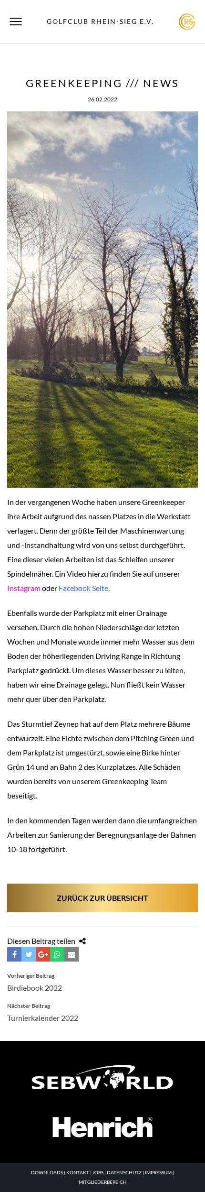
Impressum (158, 1172)
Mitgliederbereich (103, 1182)
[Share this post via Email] (71, 954)
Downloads (47, 1172)
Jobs (97, 1172)
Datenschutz (124, 1172)
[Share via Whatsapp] (57, 954)
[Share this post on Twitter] (28, 954)
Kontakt (77, 1172)
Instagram (24, 587)
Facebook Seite (83, 587)
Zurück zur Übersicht (102, 897)
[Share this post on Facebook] (14, 954)
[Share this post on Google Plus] (43, 954)
